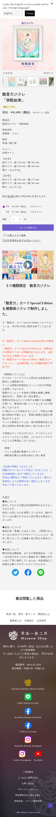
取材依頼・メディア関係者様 (28, 801)
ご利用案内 (28, 772)
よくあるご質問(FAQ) (28, 778)
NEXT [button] (47, 73)
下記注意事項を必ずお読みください (21, 240)
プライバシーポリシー (28, 789)
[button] (49, 47)
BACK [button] (9, 73)
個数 (4, 219)
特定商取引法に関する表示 (28, 795)
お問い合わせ (28, 783)
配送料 (10, 196)
